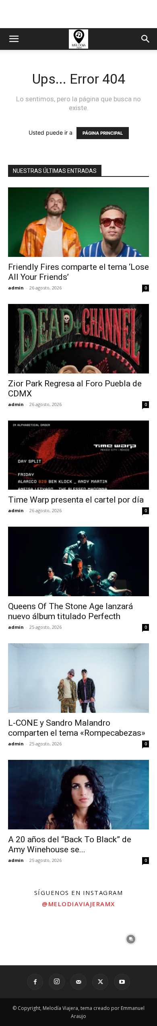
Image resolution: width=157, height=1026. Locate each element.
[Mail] (78, 982)
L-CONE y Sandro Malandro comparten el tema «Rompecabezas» (76, 728)
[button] (14, 39)
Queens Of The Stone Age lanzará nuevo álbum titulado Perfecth (70, 611)
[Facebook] (35, 982)
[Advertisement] (78, 14)
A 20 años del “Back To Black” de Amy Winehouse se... (69, 844)
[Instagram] (57, 982)
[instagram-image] (26, 939)
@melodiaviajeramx (78, 904)
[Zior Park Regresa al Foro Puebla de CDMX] (78, 338)
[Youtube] (122, 982)
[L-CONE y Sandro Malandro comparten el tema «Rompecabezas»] (78, 678)
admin (16, 288)
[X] (100, 982)
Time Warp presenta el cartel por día (76, 500)
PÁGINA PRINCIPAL (103, 133)
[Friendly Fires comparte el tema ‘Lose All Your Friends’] (78, 222)
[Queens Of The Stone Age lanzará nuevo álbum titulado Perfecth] (78, 561)
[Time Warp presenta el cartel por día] (78, 455)
